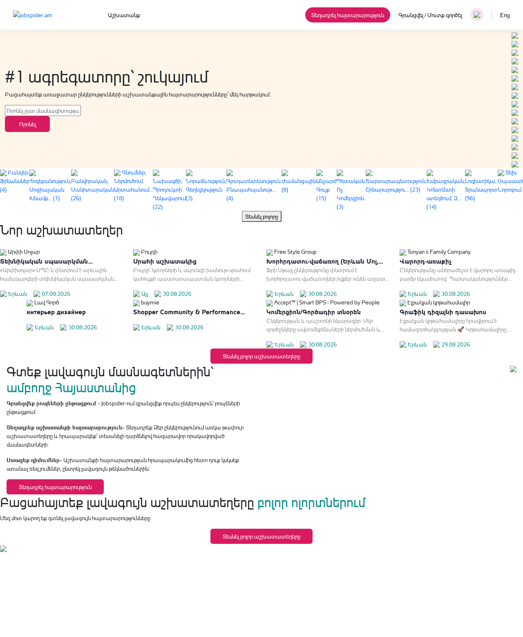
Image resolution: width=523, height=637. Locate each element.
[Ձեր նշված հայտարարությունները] (476, 14)
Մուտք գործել (444, 14)
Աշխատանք (124, 14)
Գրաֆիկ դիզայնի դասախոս (443, 311)
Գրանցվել (410, 14)
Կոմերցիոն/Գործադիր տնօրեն (313, 311)
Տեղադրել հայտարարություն (347, 14)
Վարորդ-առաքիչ (425, 260)
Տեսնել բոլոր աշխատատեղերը (261, 356)
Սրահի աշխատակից (165, 260)
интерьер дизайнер (56, 311)
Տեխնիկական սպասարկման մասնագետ (44, 261)
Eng (505, 14)
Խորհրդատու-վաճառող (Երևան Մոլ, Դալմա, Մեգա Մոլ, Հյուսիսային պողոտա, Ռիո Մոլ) (322, 261)
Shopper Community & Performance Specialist (186, 311)
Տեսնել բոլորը (261, 216)
